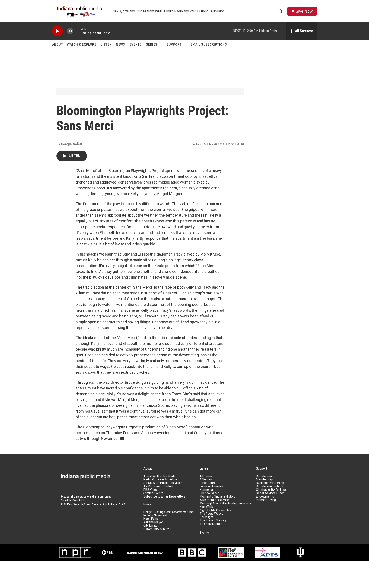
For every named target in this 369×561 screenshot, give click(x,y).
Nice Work (206, 506)
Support (174, 44)
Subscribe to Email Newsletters (164, 496)
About (57, 44)
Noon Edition (152, 518)
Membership (264, 479)
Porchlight (206, 517)
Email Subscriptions (209, 44)
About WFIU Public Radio (160, 476)
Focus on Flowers (211, 486)
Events (135, 44)
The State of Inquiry (213, 520)
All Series (206, 476)
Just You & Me (209, 493)
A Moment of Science (214, 500)
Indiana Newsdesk (156, 515)
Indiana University (100, 496)
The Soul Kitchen (211, 524)
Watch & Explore (81, 44)
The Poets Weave (211, 513)
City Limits (150, 525)
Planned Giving (266, 500)
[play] (57, 31)
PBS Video (151, 489)
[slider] (77, 31)
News (120, 44)
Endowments (265, 496)
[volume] (70, 31)
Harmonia (206, 489)
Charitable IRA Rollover (271, 489)
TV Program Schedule (158, 486)
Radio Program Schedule (160, 479)
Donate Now (264, 476)
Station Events (153, 493)
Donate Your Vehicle (269, 486)
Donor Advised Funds (270, 493)
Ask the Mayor (153, 522)
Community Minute (156, 529)
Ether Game (208, 483)
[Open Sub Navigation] (160, 44)
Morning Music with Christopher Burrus (226, 503)
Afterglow (206, 479)
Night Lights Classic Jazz (216, 510)
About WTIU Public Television (163, 483)
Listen (106, 44)
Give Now (304, 11)
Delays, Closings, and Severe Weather (169, 512)
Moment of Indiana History (217, 496)
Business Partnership (270, 483)
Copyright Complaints (73, 500)
